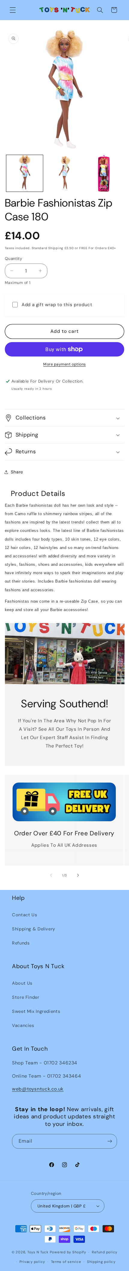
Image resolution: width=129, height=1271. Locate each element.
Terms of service (66, 1262)
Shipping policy (101, 1262)
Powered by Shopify (68, 1252)
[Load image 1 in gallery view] (24, 173)
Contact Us (24, 915)
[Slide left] (51, 875)
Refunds (20, 943)
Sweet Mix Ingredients (36, 1011)
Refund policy (104, 1252)
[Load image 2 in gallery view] (64, 173)
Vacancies (23, 1025)
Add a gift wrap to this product (57, 305)
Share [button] (17, 472)
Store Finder (25, 997)
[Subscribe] (110, 1141)
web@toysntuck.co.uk (38, 1089)
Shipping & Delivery (33, 929)
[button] (13, 10)
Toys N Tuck (38, 1252)
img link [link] (64, 786)
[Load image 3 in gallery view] (104, 173)
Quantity (13, 258)
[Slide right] (78, 875)
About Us (22, 983)
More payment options (64, 364)
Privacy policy (32, 1262)
